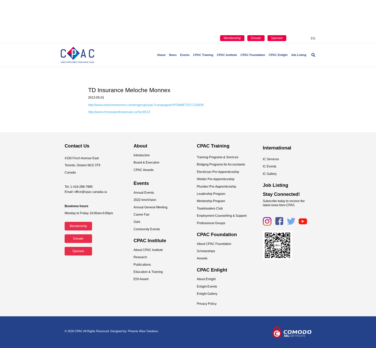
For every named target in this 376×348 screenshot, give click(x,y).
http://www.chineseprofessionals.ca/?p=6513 (119, 112)
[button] (78, 226)
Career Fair (141, 214)
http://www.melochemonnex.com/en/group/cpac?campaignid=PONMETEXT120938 (146, 105)
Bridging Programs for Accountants (221, 164)
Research (140, 257)
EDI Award (141, 279)
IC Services (271, 159)
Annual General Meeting (150, 207)
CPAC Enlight (278, 55)
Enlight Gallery (207, 293)
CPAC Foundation (252, 55)
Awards (202, 258)
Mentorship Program (211, 201)
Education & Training (148, 271)
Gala (137, 221)
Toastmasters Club (210, 208)
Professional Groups (211, 223)
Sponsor (277, 38)
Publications (142, 264)
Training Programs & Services (217, 157)
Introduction (142, 155)
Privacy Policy (207, 303)
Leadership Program (211, 193)
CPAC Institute (227, 55)
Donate (256, 38)
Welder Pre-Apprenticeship (215, 179)
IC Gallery (270, 173)
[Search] (311, 54)
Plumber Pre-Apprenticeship (216, 186)
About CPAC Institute (148, 250)
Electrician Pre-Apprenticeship (218, 172)
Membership (232, 38)
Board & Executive (146, 162)
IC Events (269, 166)
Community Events (147, 229)
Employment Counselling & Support (222, 215)
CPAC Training (203, 55)
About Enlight (206, 279)
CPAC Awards (144, 170)
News (173, 55)
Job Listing (298, 55)
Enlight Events (207, 286)
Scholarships (206, 251)
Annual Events (144, 192)
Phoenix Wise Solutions (143, 331)
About (161, 55)
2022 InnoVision (145, 199)
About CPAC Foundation (214, 243)
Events (185, 55)
